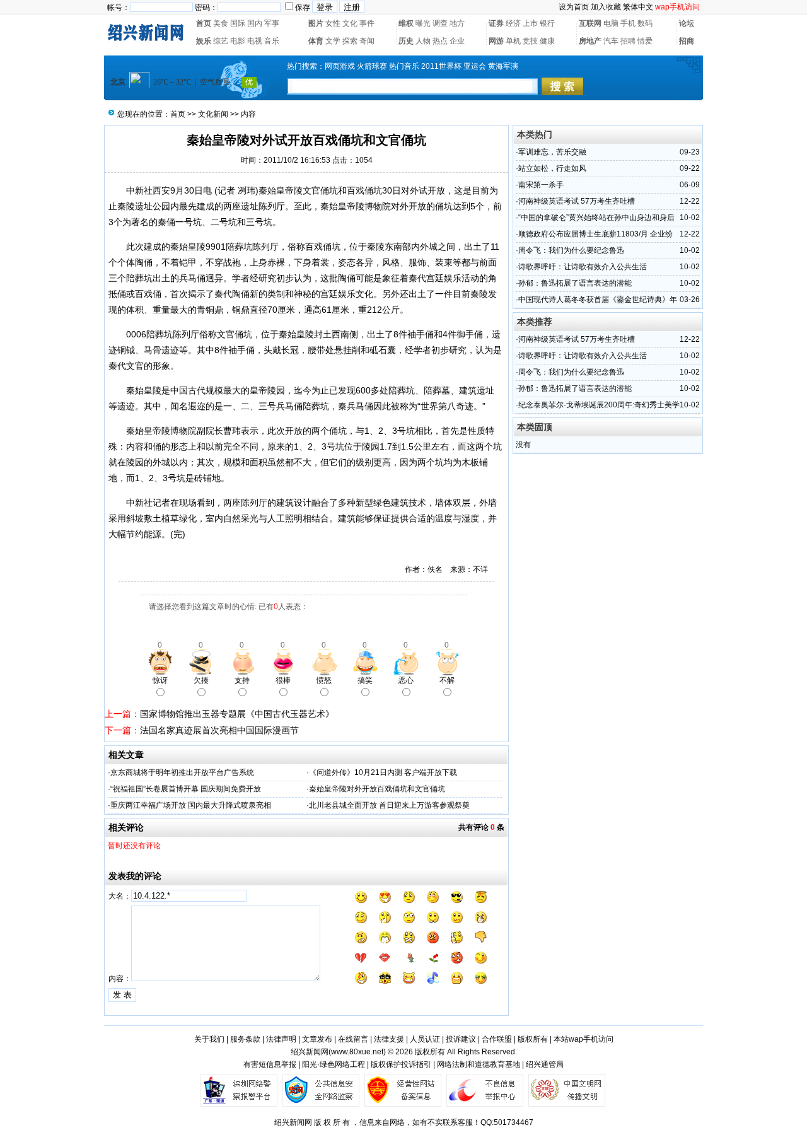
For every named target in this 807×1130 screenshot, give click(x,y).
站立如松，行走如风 (552, 168)
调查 (440, 23)
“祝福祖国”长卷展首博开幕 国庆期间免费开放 (185, 788)
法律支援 (389, 1039)
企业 (457, 41)
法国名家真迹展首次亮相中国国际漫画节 (219, 730)
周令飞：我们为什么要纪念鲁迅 (571, 250)
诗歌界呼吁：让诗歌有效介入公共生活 (582, 266)
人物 (423, 41)
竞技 (530, 41)
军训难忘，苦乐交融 (552, 152)
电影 (237, 41)
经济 (513, 23)
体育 (315, 41)
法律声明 (281, 1039)
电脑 (610, 23)
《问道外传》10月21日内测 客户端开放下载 (383, 772)
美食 (220, 23)
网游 (496, 41)
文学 (332, 41)
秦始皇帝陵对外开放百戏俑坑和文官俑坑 (377, 788)
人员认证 (425, 1039)
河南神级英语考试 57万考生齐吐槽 (576, 201)
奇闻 (366, 41)
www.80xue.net (357, 1051)
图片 (315, 23)
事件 (366, 23)
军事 (271, 23)
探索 (349, 41)
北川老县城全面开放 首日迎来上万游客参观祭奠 (389, 805)
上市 (530, 23)
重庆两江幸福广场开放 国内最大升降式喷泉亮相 (190, 805)
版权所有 (533, 1039)
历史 (406, 41)
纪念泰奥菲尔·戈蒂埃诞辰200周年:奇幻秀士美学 (599, 404)
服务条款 (245, 1039)
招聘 (628, 41)
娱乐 (203, 41)
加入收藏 (606, 7)
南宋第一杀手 (541, 184)
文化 (349, 23)
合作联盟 (497, 1039)
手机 (628, 23)
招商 (686, 41)
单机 (513, 41)
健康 (547, 41)
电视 (254, 41)
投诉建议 (461, 1039)
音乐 (271, 41)
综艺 (220, 41)
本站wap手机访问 (583, 1039)
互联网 (590, 23)
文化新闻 (213, 114)
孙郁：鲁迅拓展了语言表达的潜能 (575, 283)
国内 (254, 23)
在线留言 (353, 1039)
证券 (496, 23)
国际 (237, 23)
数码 (645, 23)
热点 (440, 41)
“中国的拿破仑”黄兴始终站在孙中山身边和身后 (596, 217)
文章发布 (317, 1039)
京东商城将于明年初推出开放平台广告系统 (182, 772)
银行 (547, 23)
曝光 (423, 23)
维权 (406, 23)
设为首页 (574, 7)
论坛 (686, 23)
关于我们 (209, 1039)
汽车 (610, 41)
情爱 (645, 41)
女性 (332, 23)
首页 (203, 23)
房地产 (590, 41)
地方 (457, 23)
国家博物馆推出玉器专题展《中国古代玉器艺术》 (237, 714)
